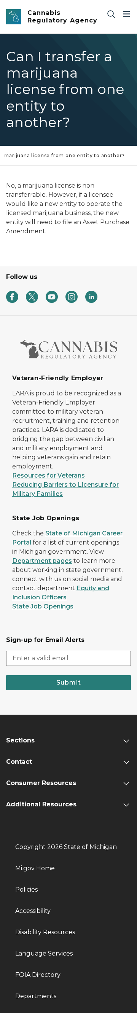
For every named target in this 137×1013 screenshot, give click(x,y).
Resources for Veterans (48, 475)
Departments (35, 996)
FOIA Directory (38, 974)
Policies (26, 889)
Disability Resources (45, 932)
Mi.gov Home (35, 868)
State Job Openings (42, 606)
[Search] (111, 14)
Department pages (42, 560)
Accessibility (33, 910)
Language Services (44, 953)
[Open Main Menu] (126, 14)
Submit (68, 682)
